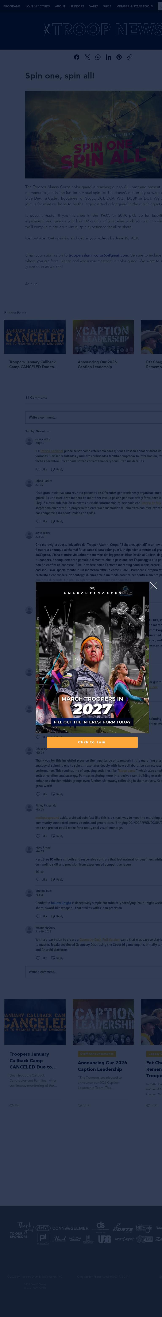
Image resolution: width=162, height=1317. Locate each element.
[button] (153, 585)
